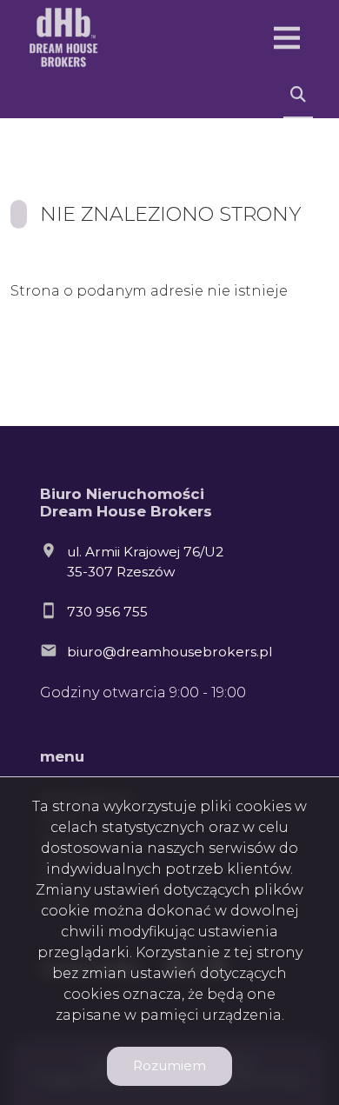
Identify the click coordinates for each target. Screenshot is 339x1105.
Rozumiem (169, 1065)
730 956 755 (107, 611)
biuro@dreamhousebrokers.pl (169, 651)
